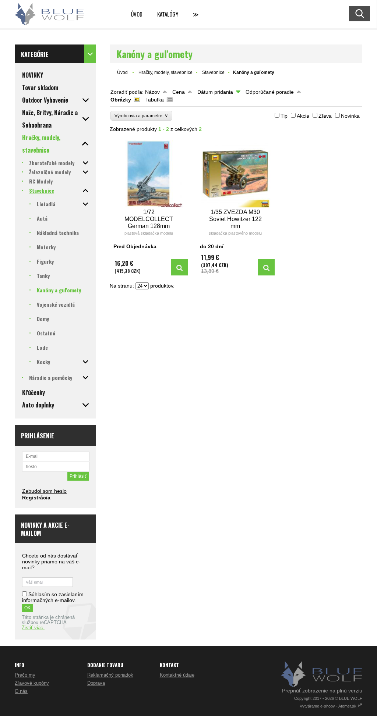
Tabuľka (154, 100)
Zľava (325, 116)
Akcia (303, 116)
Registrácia (36, 498)
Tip (284, 116)
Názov (152, 92)
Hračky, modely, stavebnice (165, 72)
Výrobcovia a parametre (141, 115)
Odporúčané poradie (270, 92)
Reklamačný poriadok (110, 675)
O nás (21, 691)
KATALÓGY (167, 14)
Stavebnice (213, 72)
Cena (178, 92)
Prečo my (25, 675)
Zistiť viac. (33, 627)
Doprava (96, 683)
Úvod (136, 14)
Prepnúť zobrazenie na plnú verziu (322, 691)
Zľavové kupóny (32, 683)
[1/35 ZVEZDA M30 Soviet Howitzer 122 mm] (235, 173)
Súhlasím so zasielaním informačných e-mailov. (53, 597)
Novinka (350, 116)
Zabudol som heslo (44, 491)
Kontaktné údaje (177, 675)
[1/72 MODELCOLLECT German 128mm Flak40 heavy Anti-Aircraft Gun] (149, 173)
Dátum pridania (215, 92)
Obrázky (120, 100)
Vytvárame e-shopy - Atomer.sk (328, 706)
